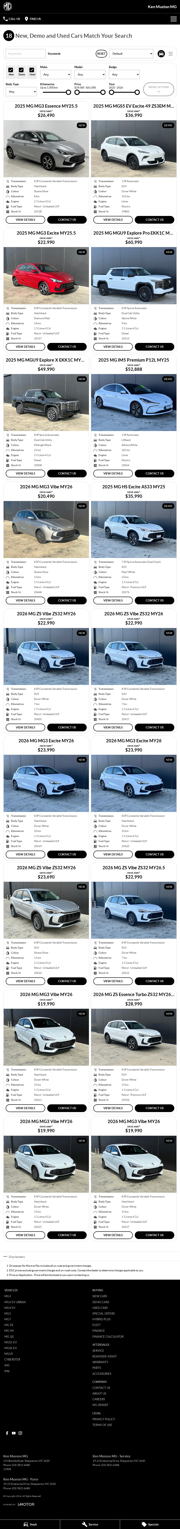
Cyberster (12, 1359)
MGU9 (8, 1353)
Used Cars (100, 1308)
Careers (98, 1399)
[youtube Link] (13, 1433)
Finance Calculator (108, 1336)
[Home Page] (7, 6)
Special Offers (103, 1313)
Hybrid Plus (101, 1319)
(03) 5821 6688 (21, 1465)
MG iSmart (100, 1405)
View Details (25, 219)
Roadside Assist (104, 1356)
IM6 (7, 1371)
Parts (96, 1368)
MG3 (7, 1296)
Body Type (12, 84)
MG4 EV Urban (15, 1302)
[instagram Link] (20, 1433)
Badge (113, 67)
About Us (99, 1393)
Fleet (96, 1325)
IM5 (7, 1365)
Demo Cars (100, 1302)
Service (98, 1350)
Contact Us (67, 219)
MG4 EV (9, 1308)
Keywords (54, 53)
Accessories (101, 1373)
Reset (101, 53)
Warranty (100, 1362)
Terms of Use (102, 1425)
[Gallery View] (161, 53)
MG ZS (8, 1325)
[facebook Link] (7, 1433)
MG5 (7, 1313)
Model (78, 67)
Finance (98, 1330)
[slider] (68, 92)
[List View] (170, 53)
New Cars (99, 1296)
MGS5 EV (10, 1342)
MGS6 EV (10, 1348)
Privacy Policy (103, 1419)
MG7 (7, 1319)
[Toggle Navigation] (174, 18)
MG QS (9, 1336)
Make (43, 67)
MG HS (9, 1330)
